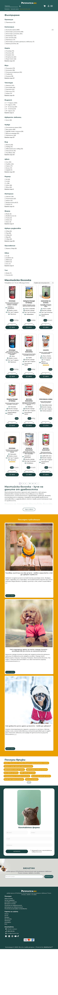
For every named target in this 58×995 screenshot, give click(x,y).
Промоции (7, 920)
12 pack (16, 467)
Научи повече (29, 509)
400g (29, 369)
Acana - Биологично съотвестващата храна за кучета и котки (26, 763)
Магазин (7, 917)
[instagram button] (12, 936)
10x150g (16, 320)
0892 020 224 (11, 931)
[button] (19, 6)
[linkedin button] (9, 936)
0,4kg (45, 320)
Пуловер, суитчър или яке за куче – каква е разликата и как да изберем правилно (29, 573)
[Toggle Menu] (51, 6)
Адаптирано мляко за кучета (37, 769)
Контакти (8, 922)
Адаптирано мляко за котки (14, 769)
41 (35, 483)
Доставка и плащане (11, 902)
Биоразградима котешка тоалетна (16, 776)
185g (12, 467)
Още (29, 782)
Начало (7, 913)
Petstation (7, 9)
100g (50, 369)
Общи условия (9, 898)
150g (11, 320)
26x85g (33, 320)
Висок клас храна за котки (41, 776)
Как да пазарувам (9, 900)
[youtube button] (15, 936)
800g (33, 369)
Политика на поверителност (13, 905)
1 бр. (50, 418)
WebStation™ (48, 947)
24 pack (50, 320)
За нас (6, 915)
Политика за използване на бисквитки (16, 908)
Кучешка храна (15, 9)
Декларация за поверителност (14, 907)
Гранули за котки (32, 779)
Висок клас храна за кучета (13, 779)
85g (29, 320)
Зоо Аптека (8, 919)
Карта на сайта (11, 911)
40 (33, 483)
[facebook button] (6, 936)
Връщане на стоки (10, 903)
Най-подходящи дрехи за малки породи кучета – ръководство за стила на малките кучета (29, 650)
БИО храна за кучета (27, 772)
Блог (6, 924)
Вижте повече (10, 595)
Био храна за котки (11, 772)
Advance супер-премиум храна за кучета (18, 766)
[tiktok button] (18, 936)
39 (30, 483)
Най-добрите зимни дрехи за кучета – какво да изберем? (28, 726)
